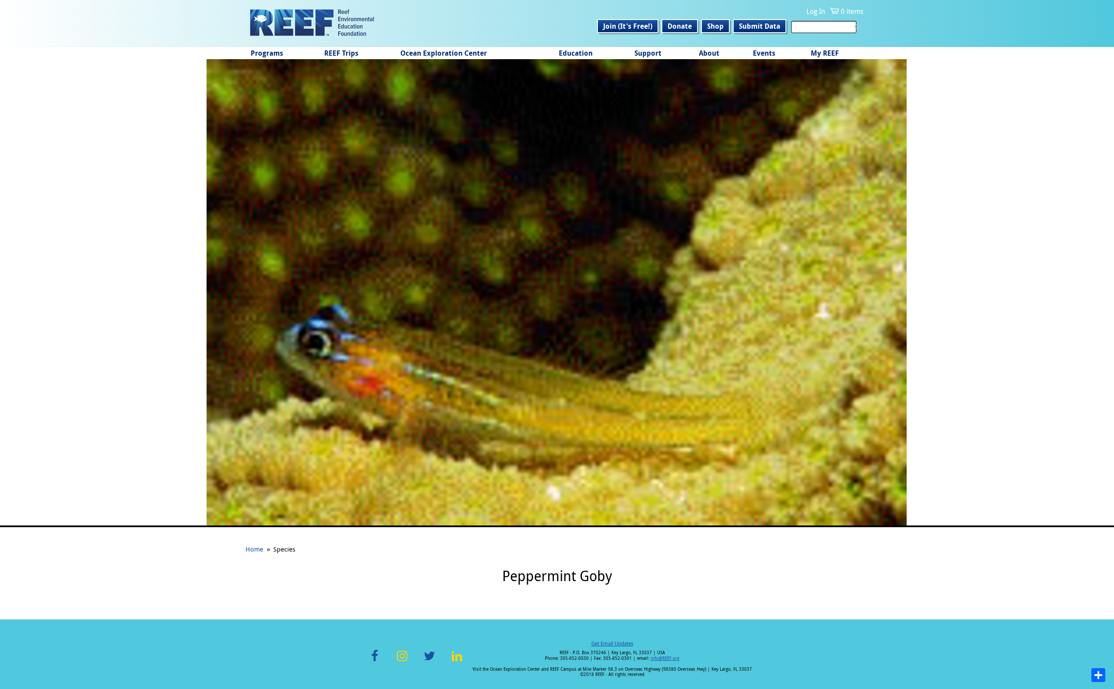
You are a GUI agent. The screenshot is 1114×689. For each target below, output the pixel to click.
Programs (267, 53)
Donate (680, 26)
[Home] (312, 23)
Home (254, 549)
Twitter (429, 661)
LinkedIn (456, 661)
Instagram (402, 661)
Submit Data (759, 26)
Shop (715, 26)
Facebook (375, 661)
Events (764, 53)
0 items (852, 11)
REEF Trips (341, 53)
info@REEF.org (665, 658)
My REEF (825, 53)
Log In (815, 11)
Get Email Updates (612, 643)
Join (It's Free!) (627, 26)
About (709, 53)
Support (647, 53)
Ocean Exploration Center (443, 53)
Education (576, 53)
